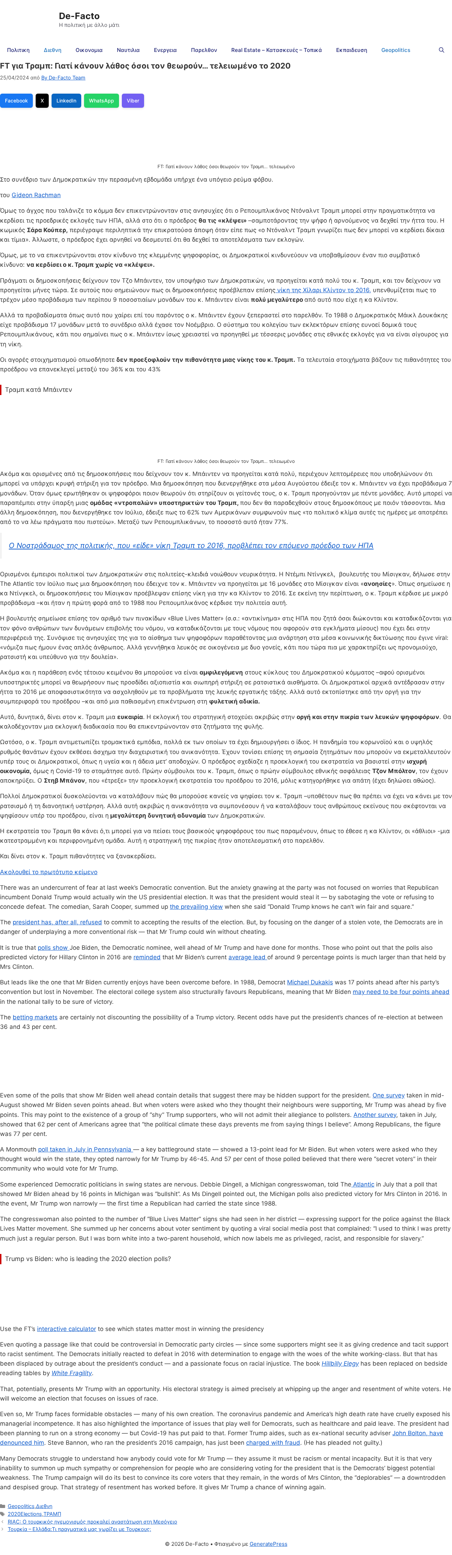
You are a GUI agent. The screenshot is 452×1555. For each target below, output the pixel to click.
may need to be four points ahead (401, 991)
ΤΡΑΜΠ (52, 1514)
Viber (133, 101)
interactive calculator (66, 1328)
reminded (147, 957)
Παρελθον (204, 50)
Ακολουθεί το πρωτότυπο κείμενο (48, 872)
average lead (247, 957)
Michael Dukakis (310, 982)
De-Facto (79, 16)
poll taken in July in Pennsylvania (85, 1149)
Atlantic (362, 1184)
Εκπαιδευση (351, 50)
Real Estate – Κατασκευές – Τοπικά (276, 50)
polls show (54, 947)
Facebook (16, 101)
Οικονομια (89, 50)
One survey (389, 1095)
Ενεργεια (165, 50)
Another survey (374, 1114)
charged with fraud (273, 1442)
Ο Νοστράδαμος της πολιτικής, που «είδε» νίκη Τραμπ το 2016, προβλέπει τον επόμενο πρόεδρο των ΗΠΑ (191, 545)
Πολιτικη (18, 50)
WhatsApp (101, 101)
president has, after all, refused (57, 922)
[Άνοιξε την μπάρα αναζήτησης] (441, 50)
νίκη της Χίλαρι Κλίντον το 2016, (323, 290)
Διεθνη (52, 50)
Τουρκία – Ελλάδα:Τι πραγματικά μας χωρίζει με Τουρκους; (79, 1529)
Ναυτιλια (128, 50)
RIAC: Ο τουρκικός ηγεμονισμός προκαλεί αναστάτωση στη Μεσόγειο (92, 1522)
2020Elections (25, 1514)
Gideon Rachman (36, 195)
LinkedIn (66, 101)
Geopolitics (395, 50)
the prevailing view (196, 906)
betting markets (35, 1017)
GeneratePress (268, 1544)
